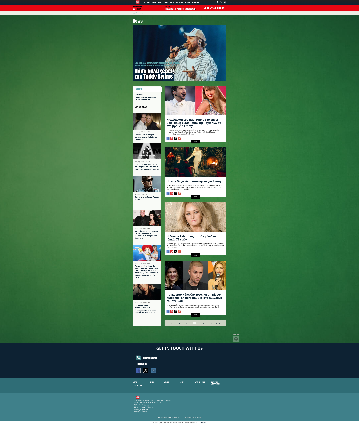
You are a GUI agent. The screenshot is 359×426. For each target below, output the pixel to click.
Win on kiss (174, 2)
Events (166, 2)
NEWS (135, 382)
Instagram (224, 2)
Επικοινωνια (150, 357)
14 (202, 323)
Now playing (137, 7)
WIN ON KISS (200, 382)
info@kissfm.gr (142, 411)
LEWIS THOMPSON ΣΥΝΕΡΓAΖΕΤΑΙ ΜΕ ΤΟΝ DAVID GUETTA (146, 98)
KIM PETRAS (139, 94)
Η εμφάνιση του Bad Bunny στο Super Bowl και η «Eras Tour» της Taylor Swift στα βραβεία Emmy (194, 123)
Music (160, 2)
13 (198, 323)
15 (206, 323)
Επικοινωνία (195, 2)
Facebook (217, 2)
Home (144, 2)
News (148, 2)
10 (186, 323)
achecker (203, 423)
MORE (195, 141)
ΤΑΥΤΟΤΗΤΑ (137, 386)
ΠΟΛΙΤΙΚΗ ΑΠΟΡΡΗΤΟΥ (215, 383)
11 (190, 323)
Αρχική (135, 13)
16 (210, 323)
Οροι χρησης (197, 417)
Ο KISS (182, 382)
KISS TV (187, 2)
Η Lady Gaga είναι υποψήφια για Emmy (194, 181)
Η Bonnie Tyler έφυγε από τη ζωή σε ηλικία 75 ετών (191, 237)
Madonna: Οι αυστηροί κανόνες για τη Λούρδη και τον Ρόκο (146, 137)
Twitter (221, 2)
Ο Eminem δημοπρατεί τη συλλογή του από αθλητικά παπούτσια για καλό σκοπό (147, 166)
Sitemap (188, 417)
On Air (154, 2)
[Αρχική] (138, 2)
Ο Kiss (181, 2)
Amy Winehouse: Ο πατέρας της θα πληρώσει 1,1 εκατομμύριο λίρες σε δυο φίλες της (146, 234)
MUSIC (166, 382)
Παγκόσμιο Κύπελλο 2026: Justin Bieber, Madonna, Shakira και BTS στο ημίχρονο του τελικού (194, 298)
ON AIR (151, 382)
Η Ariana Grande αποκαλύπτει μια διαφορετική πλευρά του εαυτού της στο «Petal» (145, 308)
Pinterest (171, 138)
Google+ (179, 138)
